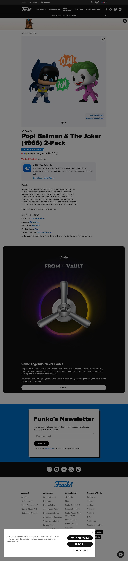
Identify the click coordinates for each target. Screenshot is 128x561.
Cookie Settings (80, 550)
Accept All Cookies (80, 538)
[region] (49, 543)
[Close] (93, 532)
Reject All (80, 544)
